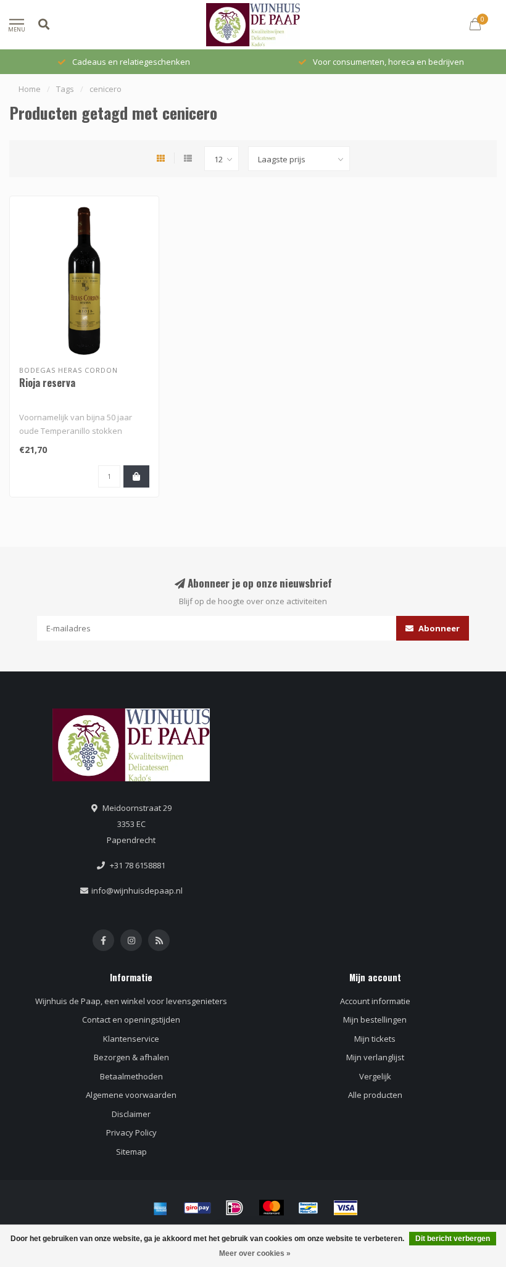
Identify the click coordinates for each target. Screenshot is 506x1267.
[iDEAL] (234, 1207)
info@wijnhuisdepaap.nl (137, 890)
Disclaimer (131, 1114)
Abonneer (438, 628)
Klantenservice (131, 1038)
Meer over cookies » (255, 1253)
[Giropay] (197, 1207)
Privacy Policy (131, 1132)
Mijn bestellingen (375, 1019)
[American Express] (160, 1207)
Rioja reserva (47, 382)
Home (30, 88)
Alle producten (375, 1094)
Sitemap (131, 1151)
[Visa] (345, 1207)
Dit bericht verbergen (452, 1238)
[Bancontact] (308, 1207)
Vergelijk (375, 1076)
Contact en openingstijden (131, 1019)
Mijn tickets (375, 1038)
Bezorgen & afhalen (131, 1057)
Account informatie (375, 1001)
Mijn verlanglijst (375, 1057)
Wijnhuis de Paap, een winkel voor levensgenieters (131, 1001)
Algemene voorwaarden (131, 1094)
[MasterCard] (271, 1207)
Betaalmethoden (131, 1076)
